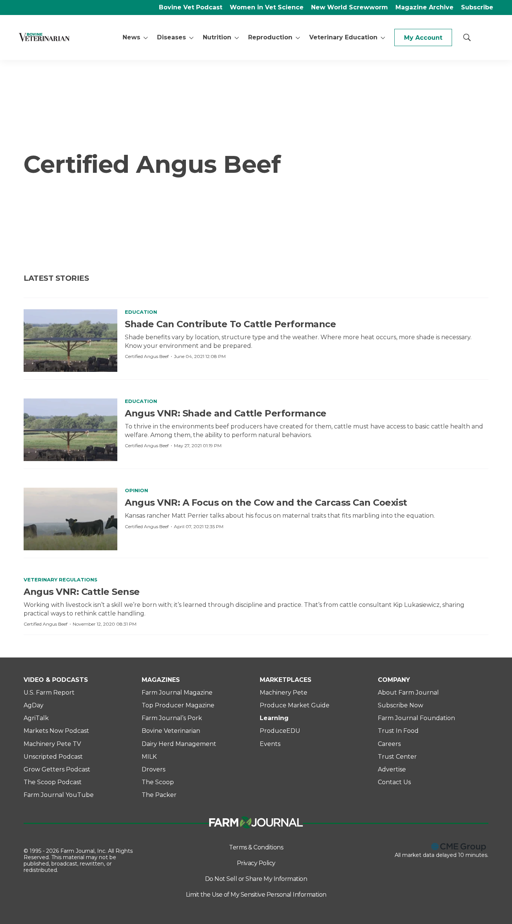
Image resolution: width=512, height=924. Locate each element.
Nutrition (217, 37)
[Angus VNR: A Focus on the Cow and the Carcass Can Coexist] (70, 519)
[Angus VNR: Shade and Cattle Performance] (70, 429)
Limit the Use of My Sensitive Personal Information (256, 894)
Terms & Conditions (256, 847)
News (131, 37)
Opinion (136, 490)
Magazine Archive (424, 7)
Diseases (171, 37)
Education (141, 312)
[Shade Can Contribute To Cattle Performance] (70, 340)
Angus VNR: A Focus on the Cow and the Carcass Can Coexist (266, 502)
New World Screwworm (349, 7)
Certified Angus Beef (147, 356)
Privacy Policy (256, 863)
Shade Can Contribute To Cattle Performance (230, 324)
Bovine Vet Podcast (190, 7)
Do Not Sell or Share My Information (256, 878)
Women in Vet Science (267, 7)
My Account (423, 37)
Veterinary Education (343, 37)
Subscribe (477, 7)
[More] (146, 37)
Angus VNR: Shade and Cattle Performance (225, 413)
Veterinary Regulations (60, 580)
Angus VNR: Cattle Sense (82, 591)
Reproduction (270, 37)
